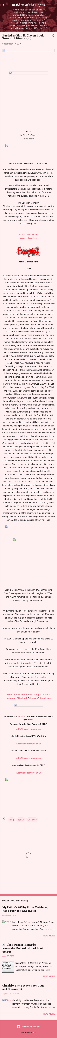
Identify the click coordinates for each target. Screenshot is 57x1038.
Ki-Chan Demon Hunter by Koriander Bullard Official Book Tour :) (22, 948)
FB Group (34, 694)
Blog (12, 819)
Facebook (22, 694)
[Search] (53, 5)
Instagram (11, 698)
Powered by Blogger (30, 1026)
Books (21, 819)
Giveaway (32, 819)
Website (11, 694)
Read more (49, 935)
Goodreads (45, 698)
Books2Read (32, 238)
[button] (53, 36)
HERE (20, 717)
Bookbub (22, 698)
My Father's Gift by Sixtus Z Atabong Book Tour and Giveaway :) (25, 909)
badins (34, 1032)
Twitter (45, 694)
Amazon (23, 238)
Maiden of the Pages (28, 5)
